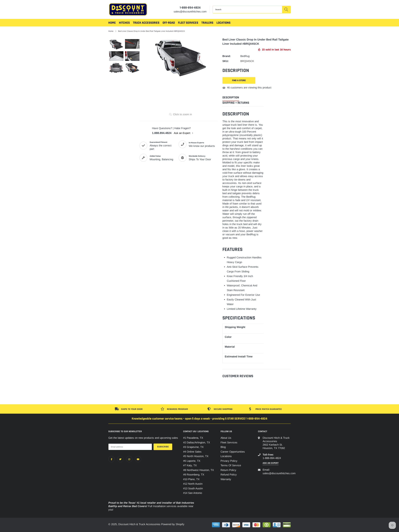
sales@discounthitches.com (279, 473)
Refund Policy (229, 474)
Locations (223, 23)
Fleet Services (229, 442)
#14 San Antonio (192, 493)
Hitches (124, 23)
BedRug (245, 56)
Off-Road (169, 23)
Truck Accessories (146, 23)
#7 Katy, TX (190, 465)
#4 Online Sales (192, 451)
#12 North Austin (192, 483)
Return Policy (228, 470)
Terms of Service (231, 465)
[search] (286, 9)
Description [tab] (230, 98)
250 (229, 87)
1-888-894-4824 (190, 8)
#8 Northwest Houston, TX (198, 470)
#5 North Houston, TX (195, 456)
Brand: (226, 56)
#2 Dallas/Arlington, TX (196, 442)
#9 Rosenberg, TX (193, 474)
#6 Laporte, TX (191, 460)
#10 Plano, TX (191, 479)
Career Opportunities (233, 451)
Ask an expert (271, 463)
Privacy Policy (229, 460)
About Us (226, 437)
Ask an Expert (182, 133)
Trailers (207, 23)
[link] (111, 459)
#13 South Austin (193, 488)
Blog (223, 447)
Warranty (226, 479)
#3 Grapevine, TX (193, 447)
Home (112, 23)
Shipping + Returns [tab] (235, 103)
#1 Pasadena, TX (193, 437)
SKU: (225, 61)
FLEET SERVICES (188, 23)
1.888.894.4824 (161, 133)
